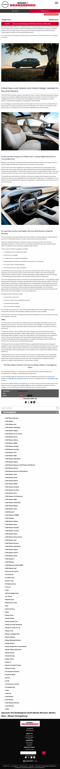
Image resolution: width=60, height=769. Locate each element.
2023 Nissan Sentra (11, 468)
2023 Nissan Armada (12, 446)
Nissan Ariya (9, 615)
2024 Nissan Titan (11, 509)
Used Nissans (9, 706)
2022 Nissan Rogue (11, 430)
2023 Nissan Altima (11, 440)
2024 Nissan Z (9, 512)
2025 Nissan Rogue (11, 549)
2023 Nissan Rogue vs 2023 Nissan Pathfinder (20, 465)
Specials (29, 745)
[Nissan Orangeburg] (23, 4)
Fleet (7, 590)
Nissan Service (10, 656)
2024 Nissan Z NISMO (12, 515)
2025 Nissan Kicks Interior (13, 537)
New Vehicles (29, 742)
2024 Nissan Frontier (12, 490)
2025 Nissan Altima (11, 521)
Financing (29, 738)
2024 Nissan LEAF (11, 499)
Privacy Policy (24, 766)
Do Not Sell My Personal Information (45, 766)
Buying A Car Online (11, 571)
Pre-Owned (29, 744)
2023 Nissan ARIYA (11, 443)
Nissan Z (8, 662)
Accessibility (14, 766)
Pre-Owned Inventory (12, 671)
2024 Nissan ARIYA (11, 484)
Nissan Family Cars (11, 621)
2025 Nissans (9, 562)
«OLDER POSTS (6, 20)
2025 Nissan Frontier (12, 531)
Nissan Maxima (10, 637)
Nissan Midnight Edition (13, 640)
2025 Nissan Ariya (11, 524)
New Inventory (10, 609)
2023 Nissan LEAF (11, 455)
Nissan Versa (9, 659)
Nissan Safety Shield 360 (13, 649)
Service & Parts (29, 747)
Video (7, 709)
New (6, 606)
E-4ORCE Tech (9, 577)
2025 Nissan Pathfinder (13, 546)
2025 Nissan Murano (12, 543)
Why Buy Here (29, 735)
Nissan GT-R (9, 631)
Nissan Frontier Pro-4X (12, 628)
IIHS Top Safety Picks (12, 593)
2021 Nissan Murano (11, 418)
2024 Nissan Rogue (11, 506)
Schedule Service (29, 749)
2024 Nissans (9, 518)
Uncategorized (10, 687)
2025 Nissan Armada (12, 527)
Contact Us (6, 766)
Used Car (8, 693)
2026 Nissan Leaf (10, 568)
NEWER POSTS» (54, 20)
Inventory (29, 740)
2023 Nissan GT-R (10, 452)
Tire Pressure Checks (12, 684)
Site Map (31, 766)
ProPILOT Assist (10, 674)
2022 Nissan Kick (10, 424)
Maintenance (9, 599)
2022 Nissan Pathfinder (13, 427)
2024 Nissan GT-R (11, 493)
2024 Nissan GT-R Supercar (14, 496)
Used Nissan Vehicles (12, 703)
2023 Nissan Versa (11, 477)
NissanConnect (10, 668)
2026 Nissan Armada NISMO (14, 565)
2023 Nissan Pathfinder (13, 459)
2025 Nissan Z (9, 559)
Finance (8, 587)
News (7, 612)
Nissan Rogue (9, 643)
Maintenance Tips (11, 602)
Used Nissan (9, 696)
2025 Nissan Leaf (10, 540)
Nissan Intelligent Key (12, 634)
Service (7, 678)
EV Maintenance (10, 584)
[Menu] (56, 3)
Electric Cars (9, 581)
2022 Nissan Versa (11, 437)
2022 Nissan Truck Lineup (13, 434)
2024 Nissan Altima (11, 480)
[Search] (57, 407)
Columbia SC (9, 574)
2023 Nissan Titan (11, 474)
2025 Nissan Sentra (11, 552)
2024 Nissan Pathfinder (13, 502)
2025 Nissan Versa (11, 556)
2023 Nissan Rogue (11, 462)
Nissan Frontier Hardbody (13, 624)
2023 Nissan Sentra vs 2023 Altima (16, 471)
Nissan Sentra (9, 653)
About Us (29, 733)
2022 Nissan (9, 421)
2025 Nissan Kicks (11, 534)
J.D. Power (8, 596)
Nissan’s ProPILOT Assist (13, 665)
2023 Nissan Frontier (12, 449)
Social (7, 681)
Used (7, 690)
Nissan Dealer (9, 618)
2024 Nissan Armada (12, 487)
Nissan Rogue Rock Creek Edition (16, 646)
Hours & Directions (29, 737)
